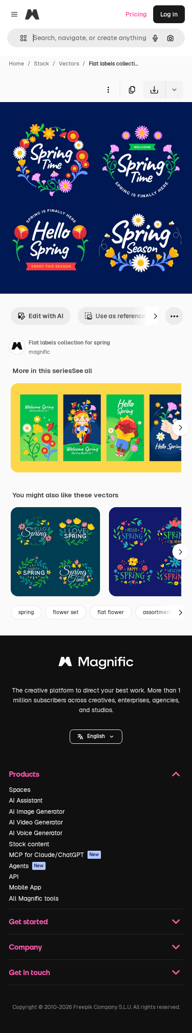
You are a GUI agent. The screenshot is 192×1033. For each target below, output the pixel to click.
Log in (169, 14)
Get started (28, 921)
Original (57, 119)
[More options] (108, 89)
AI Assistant (25, 800)
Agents (26, 866)
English (96, 736)
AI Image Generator (37, 812)
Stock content (29, 844)
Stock (41, 63)
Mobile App (25, 887)
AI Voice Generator (36, 833)
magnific (39, 352)
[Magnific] (96, 664)
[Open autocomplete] (20, 38)
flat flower (110, 612)
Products (24, 774)
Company (25, 946)
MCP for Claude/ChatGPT (54, 855)
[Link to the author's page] (17, 347)
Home (16, 63)
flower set (66, 612)
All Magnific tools (33, 898)
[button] (96, 737)
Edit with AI (46, 316)
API (14, 877)
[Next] (155, 316)
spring (26, 612)
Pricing (136, 14)
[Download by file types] (174, 89)
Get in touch (29, 972)
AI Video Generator (36, 822)
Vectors (69, 63)
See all (82, 371)
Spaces (19, 790)
